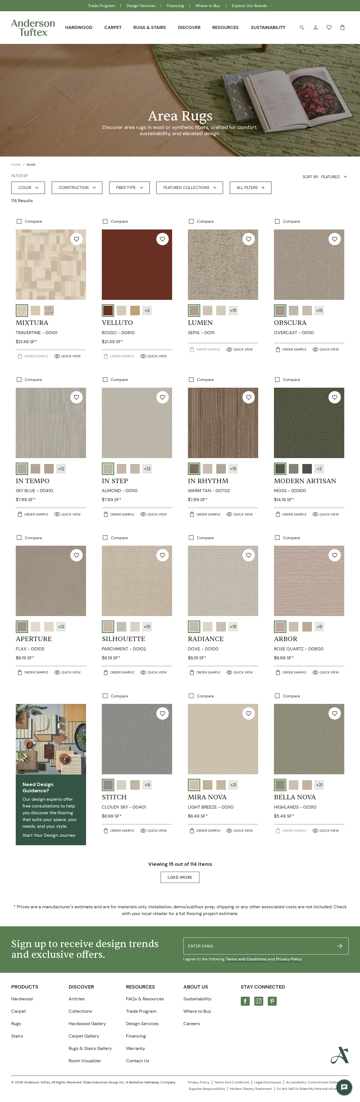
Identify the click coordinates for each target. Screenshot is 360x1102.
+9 (319, 627)
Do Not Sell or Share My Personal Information (311, 1089)
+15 (233, 310)
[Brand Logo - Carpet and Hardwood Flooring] (340, 1055)
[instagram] (258, 1001)
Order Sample (32, 356)
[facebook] (245, 1001)
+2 (147, 310)
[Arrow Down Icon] (345, 176)
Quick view (67, 356)
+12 (61, 469)
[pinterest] (272, 1001)
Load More (180, 877)
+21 (233, 785)
